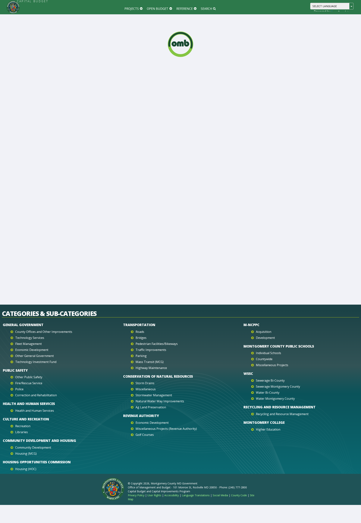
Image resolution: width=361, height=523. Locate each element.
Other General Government (34, 356)
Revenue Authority (141, 415)
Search (206, 9)
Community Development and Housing (39, 440)
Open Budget (157, 9)
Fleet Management (28, 344)
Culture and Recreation (26, 419)
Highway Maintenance (151, 368)
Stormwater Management (154, 395)
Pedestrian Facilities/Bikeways (157, 344)
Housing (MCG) (26, 453)
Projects (131, 9)
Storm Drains (145, 383)
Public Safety (15, 370)
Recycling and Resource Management (279, 407)
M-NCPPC (251, 324)
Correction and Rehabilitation (36, 395)
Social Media (220, 495)
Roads (140, 332)
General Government (23, 324)
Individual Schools (268, 353)
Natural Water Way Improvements (160, 401)
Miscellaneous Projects (272, 365)
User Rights (154, 495)
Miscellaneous (146, 389)
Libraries (21, 432)
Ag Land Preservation (151, 407)
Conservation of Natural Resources (158, 376)
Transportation (139, 324)
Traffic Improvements (151, 350)
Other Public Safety (28, 377)
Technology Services (29, 338)
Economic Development (31, 350)
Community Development (33, 447)
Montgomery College (264, 422)
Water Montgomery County (275, 398)
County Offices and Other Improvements (43, 332)
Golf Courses (145, 435)
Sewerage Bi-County (270, 380)
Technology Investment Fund (35, 362)
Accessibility (171, 495)
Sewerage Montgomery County (278, 386)
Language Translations (196, 495)
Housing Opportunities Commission (37, 462)
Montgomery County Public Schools (278, 346)
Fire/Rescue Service (28, 383)
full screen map (201, 135)
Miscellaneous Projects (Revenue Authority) (166, 429)
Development (265, 338)
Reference (184, 9)
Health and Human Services (29, 403)
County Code (239, 495)
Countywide (264, 359)
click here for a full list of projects (212, 267)
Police (19, 389)
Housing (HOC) (25, 469)
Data (198, 69)
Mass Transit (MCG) (150, 362)
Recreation (22, 426)
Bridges (141, 338)
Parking (141, 356)
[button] (324, 209)
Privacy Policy (136, 495)
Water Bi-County (267, 392)
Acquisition (263, 332)
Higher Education (268, 429)
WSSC (248, 373)
